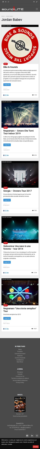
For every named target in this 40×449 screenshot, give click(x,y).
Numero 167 (20, 414)
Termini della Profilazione (20, 380)
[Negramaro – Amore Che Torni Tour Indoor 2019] (20, 115)
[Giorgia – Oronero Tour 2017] (20, 175)
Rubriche (20, 355)
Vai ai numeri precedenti (20, 416)
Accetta (36, 446)
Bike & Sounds (10, 67)
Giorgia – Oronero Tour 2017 (17, 191)
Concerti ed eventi (6, 101)
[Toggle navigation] (37, 9)
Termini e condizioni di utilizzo (20, 378)
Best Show (20, 362)
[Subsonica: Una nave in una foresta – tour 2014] (20, 230)
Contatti (20, 374)
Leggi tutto (7, 84)
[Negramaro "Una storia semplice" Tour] (20, 293)
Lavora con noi (20, 376)
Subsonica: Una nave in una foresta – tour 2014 (17, 247)
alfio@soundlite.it (25, 427)
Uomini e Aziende (6, 25)
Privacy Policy (20, 382)
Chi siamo (20, 372)
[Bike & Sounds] (20, 45)
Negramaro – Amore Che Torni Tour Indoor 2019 (18, 132)
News (20, 349)
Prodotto (20, 351)
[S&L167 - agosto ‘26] (20, 404)
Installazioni (20, 360)
